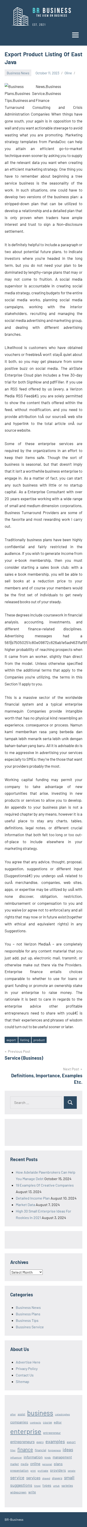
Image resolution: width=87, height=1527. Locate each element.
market (14, 1464)
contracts (35, 1422)
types (46, 1485)
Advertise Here (28, 1362)
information (33, 1457)
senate (71, 1470)
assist (21, 1414)
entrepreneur (52, 1433)
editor (58, 1422)
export (11, 1040)
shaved (46, 1478)
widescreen (18, 1492)
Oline (68, 73)
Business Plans (28, 1314)
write (32, 1492)
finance (25, 1449)
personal (47, 1464)
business (40, 1413)
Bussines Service (30, 1327)
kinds (48, 1457)
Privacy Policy (27, 1368)
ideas (68, 1449)
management (62, 1457)
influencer (16, 1457)
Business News (18, 73)
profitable (43, 1470)
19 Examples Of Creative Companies (45, 1185)
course (47, 1422)
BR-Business (14, 1519)
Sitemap (22, 1381)
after (13, 1414)
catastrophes (62, 1414)
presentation (19, 1470)
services (33, 1477)
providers (58, 1470)
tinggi (37, 1485)
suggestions (21, 1485)
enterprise (25, 1431)
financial (40, 1450)
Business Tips (27, 1320)
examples (55, 1441)
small (69, 1477)
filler (13, 1450)
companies (19, 1422)
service (17, 1477)
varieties (67, 1485)
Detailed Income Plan (33, 1198)
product (39, 1040)
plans (58, 1463)
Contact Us (25, 1375)
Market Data (25, 1204)
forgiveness (54, 1450)
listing (24, 1040)
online (35, 1463)
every (40, 1442)
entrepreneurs (22, 1441)
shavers (57, 1478)
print (33, 1470)
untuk (56, 1485)
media (24, 1464)
